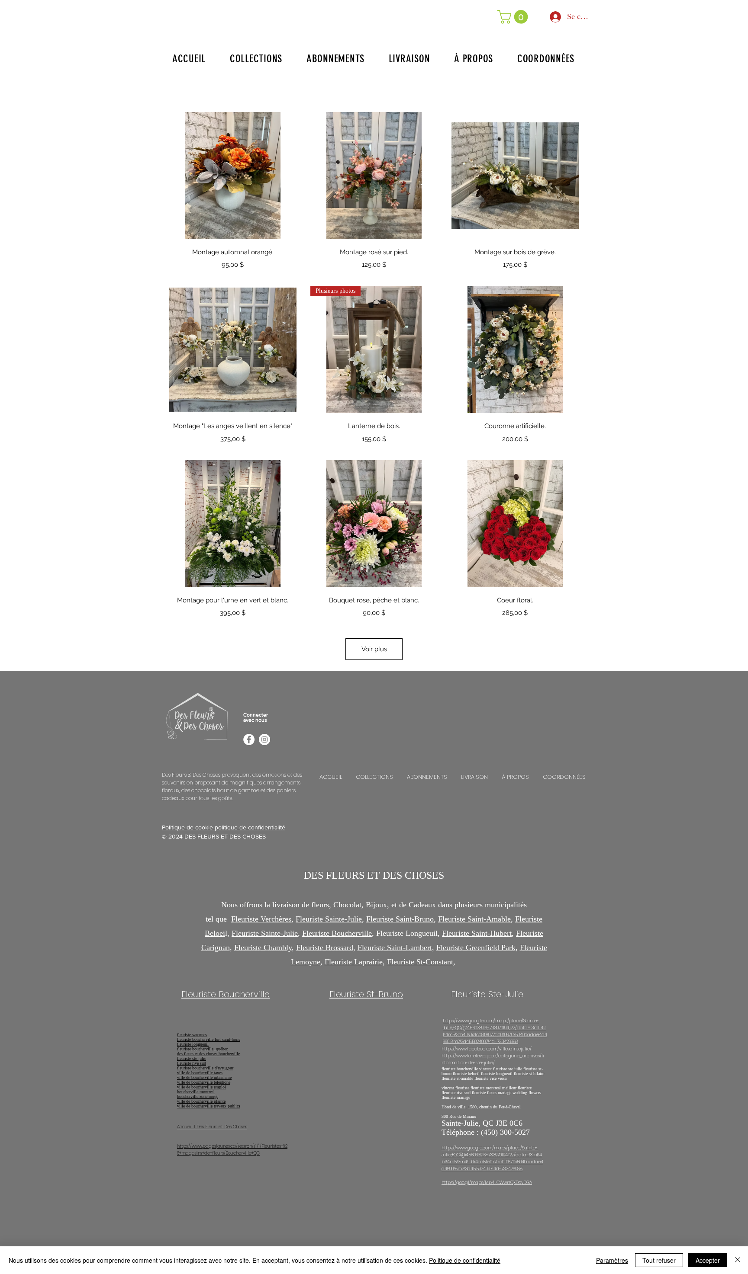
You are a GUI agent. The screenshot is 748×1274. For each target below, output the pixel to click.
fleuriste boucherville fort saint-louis (208, 1039)
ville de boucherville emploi (201, 1087)
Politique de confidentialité (464, 1260)
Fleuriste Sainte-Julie (329, 919)
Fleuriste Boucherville (337, 933)
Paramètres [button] (612, 1260)
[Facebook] (249, 739)
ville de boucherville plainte (201, 1101)
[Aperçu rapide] (233, 175)
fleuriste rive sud (191, 1063)
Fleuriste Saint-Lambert (395, 947)
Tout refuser (659, 1260)
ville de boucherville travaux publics (208, 1106)
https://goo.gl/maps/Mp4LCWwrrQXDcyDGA (487, 1182)
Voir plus (374, 649)
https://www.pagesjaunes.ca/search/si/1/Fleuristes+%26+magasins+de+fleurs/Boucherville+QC (232, 1149)
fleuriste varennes (192, 1034)
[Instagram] (264, 739)
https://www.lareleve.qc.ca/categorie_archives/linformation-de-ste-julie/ (493, 1059)
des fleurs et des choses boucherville (208, 1053)
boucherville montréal (196, 1091)
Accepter (708, 1260)
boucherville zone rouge (197, 1096)
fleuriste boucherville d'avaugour (205, 1068)
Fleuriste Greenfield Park (476, 947)
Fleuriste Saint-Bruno (400, 919)
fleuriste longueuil (193, 1044)
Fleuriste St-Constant (420, 961)
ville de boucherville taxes (199, 1072)
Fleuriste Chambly (263, 947)
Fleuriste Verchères (261, 919)
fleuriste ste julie (191, 1058)
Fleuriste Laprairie (354, 961)
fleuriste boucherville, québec (202, 1049)
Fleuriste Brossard (324, 947)
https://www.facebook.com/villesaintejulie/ (487, 1049)
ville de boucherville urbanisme (204, 1077)
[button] (514, 17)
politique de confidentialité (250, 827)
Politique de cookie (188, 827)
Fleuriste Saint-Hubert (477, 933)
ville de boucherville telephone (203, 1082)
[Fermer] (737, 1260)
